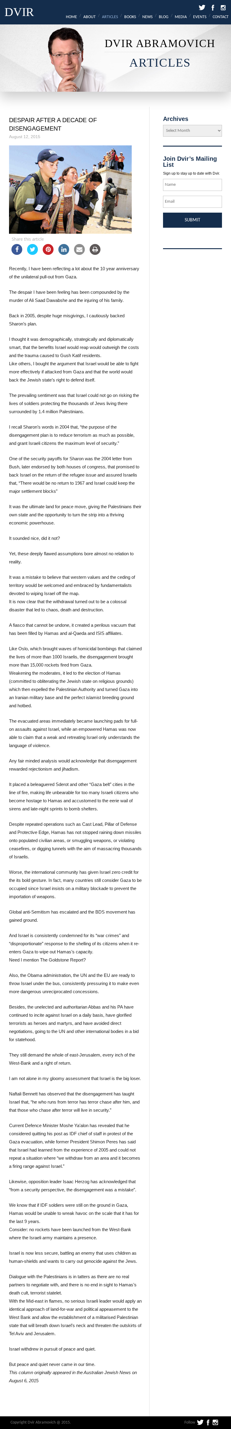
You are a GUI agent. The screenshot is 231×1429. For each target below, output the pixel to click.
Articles (110, 17)
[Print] (95, 253)
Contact (221, 17)
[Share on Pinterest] (48, 253)
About (89, 17)
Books (130, 17)
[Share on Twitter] (32, 253)
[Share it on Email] (79, 253)
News (147, 17)
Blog (163, 17)
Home (71, 17)
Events (199, 17)
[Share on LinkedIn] (63, 253)
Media (181, 17)
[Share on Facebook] (16, 253)
